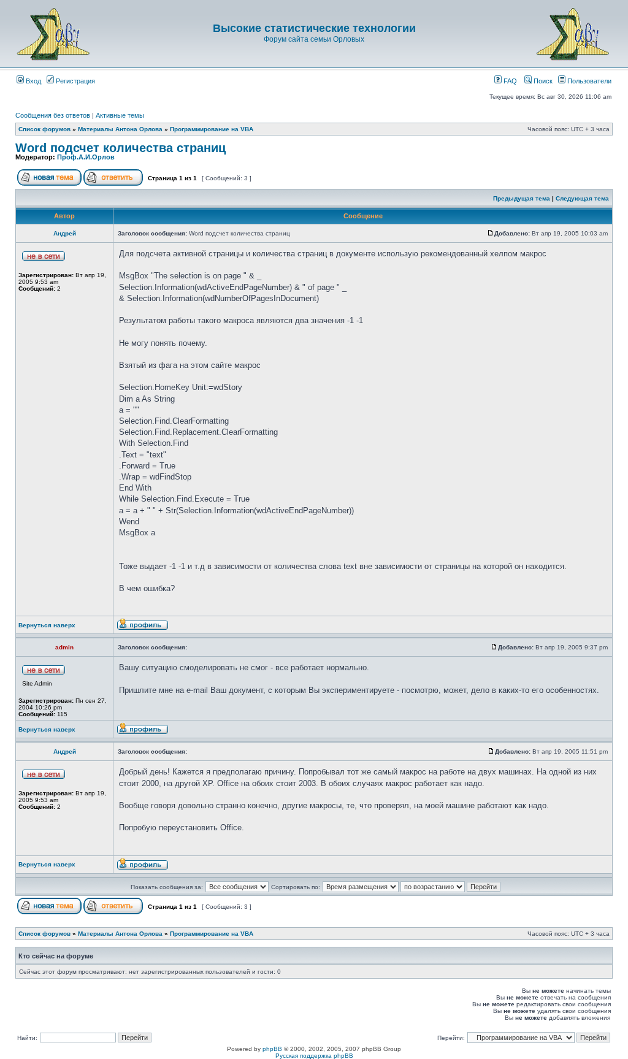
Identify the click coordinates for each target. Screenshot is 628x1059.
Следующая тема (582, 198)
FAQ (509, 81)
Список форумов (44, 129)
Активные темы (120, 115)
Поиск (542, 81)
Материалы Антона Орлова (120, 129)
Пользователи (588, 81)
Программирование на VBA (211, 129)
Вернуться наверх (46, 625)
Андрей (64, 233)
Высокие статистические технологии (314, 28)
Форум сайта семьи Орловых (314, 39)
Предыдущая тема (521, 198)
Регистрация (74, 81)
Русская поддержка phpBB (314, 1055)
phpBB (272, 1049)
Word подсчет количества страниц (120, 148)
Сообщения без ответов (52, 115)
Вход (32, 81)
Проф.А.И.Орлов (86, 157)
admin (64, 647)
